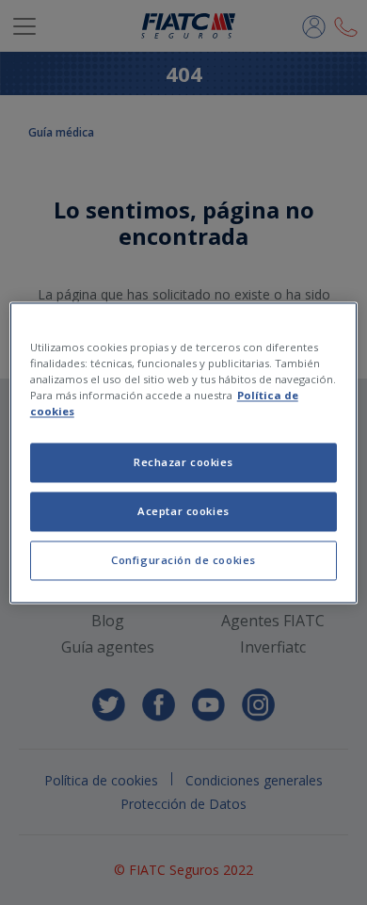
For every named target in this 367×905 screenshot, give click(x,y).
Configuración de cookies (183, 560)
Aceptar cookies (183, 511)
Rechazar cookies (183, 462)
